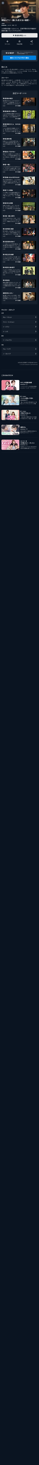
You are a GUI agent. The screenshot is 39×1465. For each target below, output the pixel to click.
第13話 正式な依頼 (8, 254)
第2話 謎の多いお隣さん (10, 111)
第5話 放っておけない (9, 152)
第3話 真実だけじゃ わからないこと (11, 125)
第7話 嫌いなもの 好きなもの (11, 177)
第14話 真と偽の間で (9, 267)
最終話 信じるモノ (8, 293)
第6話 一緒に (6, 164)
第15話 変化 (6, 280)
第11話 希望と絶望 (8, 229)
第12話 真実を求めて (9, 241)
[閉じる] (2, 2)
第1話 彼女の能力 (8, 98)
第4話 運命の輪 (7, 139)
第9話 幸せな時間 (8, 203)
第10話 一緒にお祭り (9, 216)
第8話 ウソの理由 (8, 190)
